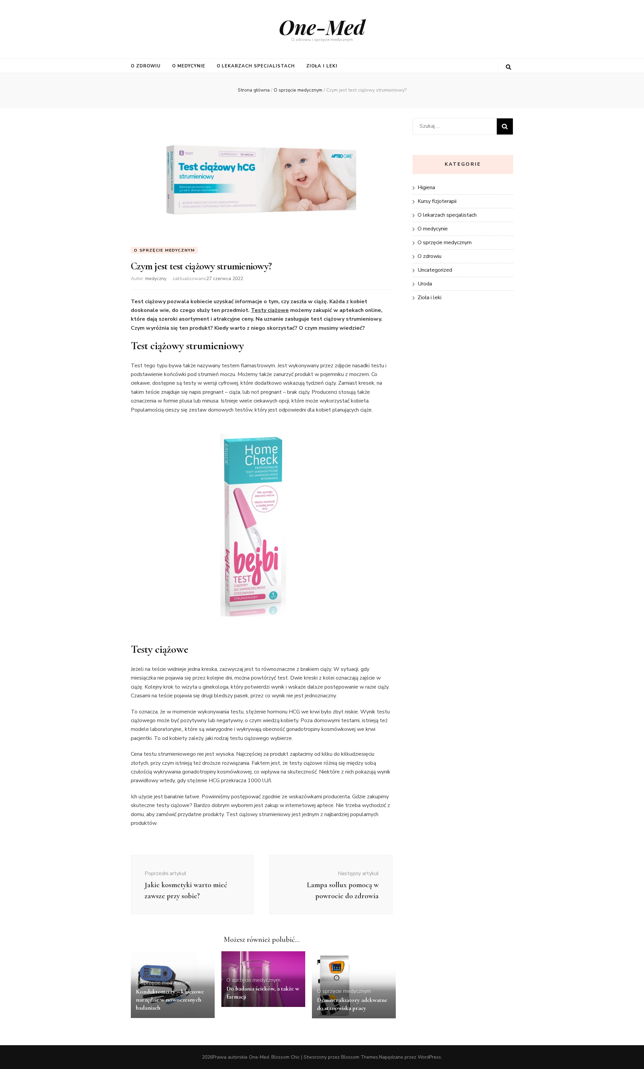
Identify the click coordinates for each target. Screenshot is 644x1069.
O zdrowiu (146, 66)
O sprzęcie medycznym (164, 250)
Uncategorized (435, 270)
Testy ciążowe (270, 310)
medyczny (155, 278)
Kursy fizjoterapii (437, 201)
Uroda (425, 283)
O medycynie (188, 66)
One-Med (322, 26)
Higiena (426, 187)
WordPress (429, 1057)
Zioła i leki (321, 66)
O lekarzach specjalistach (256, 66)
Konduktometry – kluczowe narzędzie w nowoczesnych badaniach (170, 999)
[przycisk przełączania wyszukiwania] (508, 67)
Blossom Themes (359, 1057)
